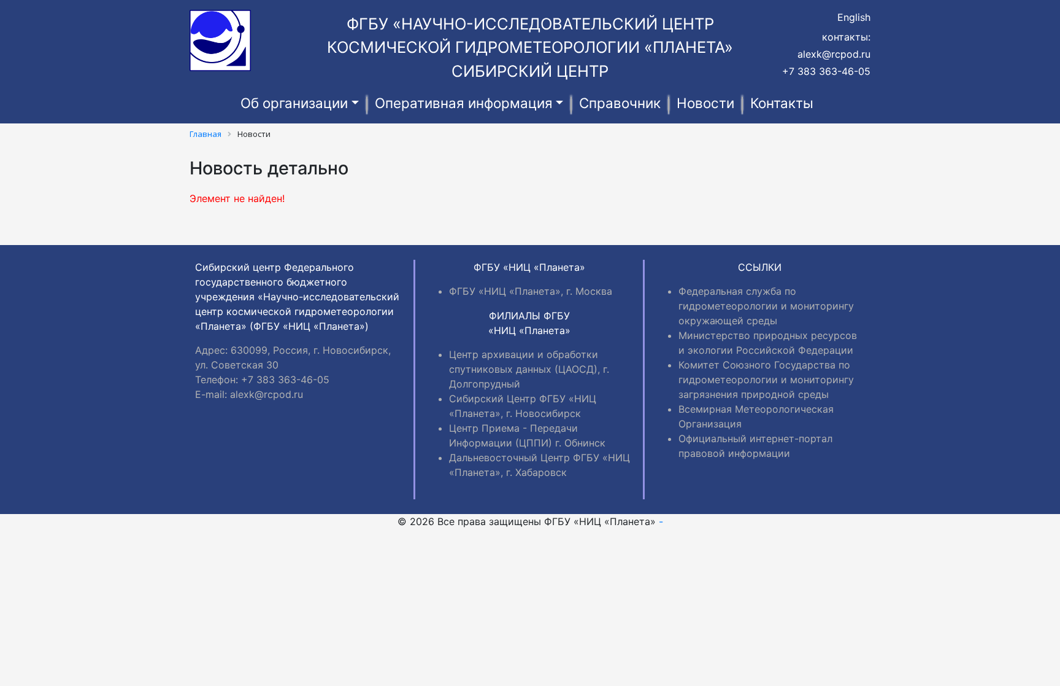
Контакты (781, 103)
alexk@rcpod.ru (833, 54)
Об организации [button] (294, 103)
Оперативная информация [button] (464, 103)
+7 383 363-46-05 (826, 71)
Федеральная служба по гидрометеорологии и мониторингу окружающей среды (766, 306)
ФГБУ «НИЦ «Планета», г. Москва (530, 291)
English (853, 17)
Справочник (620, 103)
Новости (705, 103)
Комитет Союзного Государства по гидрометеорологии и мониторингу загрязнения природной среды (766, 379)
